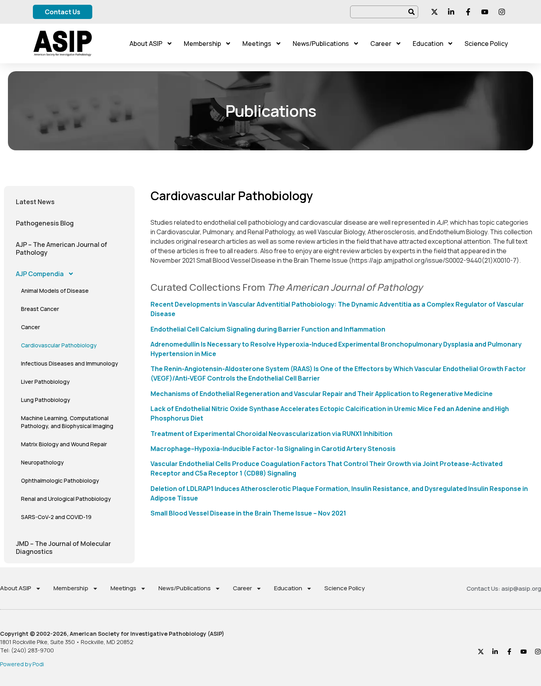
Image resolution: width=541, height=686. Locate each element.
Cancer (30, 327)
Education (428, 43)
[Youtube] (523, 651)
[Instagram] (538, 651)
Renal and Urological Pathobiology (66, 498)
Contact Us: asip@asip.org (504, 588)
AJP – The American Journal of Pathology (61, 248)
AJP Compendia (40, 274)
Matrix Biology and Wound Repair (64, 444)
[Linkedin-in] (495, 651)
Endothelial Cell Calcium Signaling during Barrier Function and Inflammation (267, 329)
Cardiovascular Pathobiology (59, 345)
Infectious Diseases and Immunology (69, 363)
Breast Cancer (40, 309)
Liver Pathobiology (45, 381)
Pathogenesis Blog (45, 223)
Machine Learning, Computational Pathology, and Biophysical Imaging (67, 422)
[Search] (412, 12)
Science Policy (486, 43)
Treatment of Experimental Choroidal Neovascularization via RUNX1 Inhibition (271, 433)
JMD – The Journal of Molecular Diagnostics (63, 547)
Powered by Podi (22, 664)
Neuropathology (42, 462)
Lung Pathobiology (45, 400)
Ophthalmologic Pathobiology (60, 480)
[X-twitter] (481, 651)
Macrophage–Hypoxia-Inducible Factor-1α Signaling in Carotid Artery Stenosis (273, 448)
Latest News (35, 202)
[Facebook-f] (509, 651)
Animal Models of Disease (55, 290)
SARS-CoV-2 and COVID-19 (56, 517)
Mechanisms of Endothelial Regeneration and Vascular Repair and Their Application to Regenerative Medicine (321, 393)
